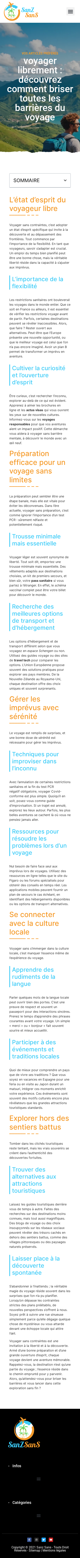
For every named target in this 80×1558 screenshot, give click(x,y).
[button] (70, 11)
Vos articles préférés (40, 53)
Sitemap (34, 1550)
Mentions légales (54, 1550)
